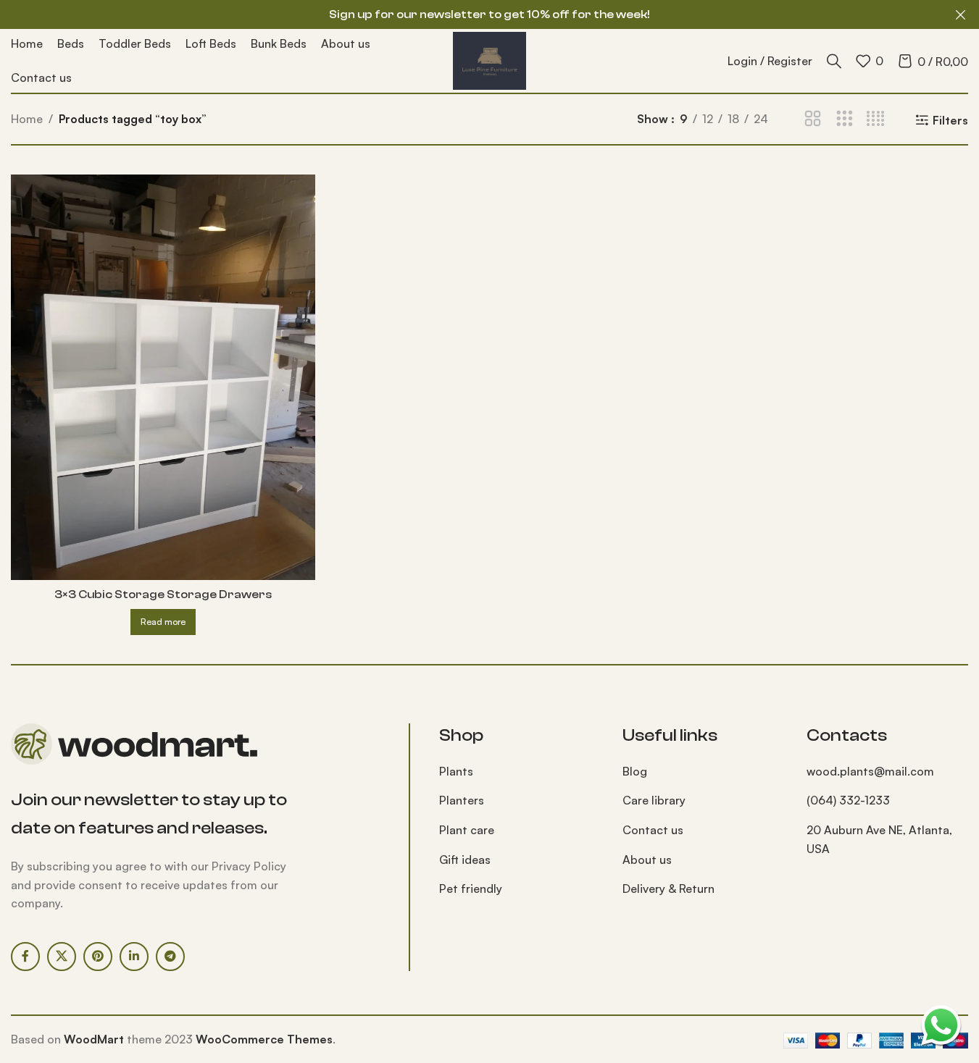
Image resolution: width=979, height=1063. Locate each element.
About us (647, 859)
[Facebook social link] (25, 956)
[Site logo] (489, 59)
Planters (461, 800)
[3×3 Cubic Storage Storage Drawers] (163, 377)
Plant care (466, 830)
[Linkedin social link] (134, 956)
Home (27, 119)
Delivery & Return (668, 888)
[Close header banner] (961, 14)
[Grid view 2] (812, 119)
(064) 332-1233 (848, 800)
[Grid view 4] (875, 119)
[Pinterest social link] (97, 956)
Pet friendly (470, 888)
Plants (456, 771)
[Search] (834, 60)
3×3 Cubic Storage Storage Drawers (163, 594)
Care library (654, 800)
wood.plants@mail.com (870, 771)
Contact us (652, 830)
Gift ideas (465, 859)
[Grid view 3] (844, 119)
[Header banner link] (489, 14)
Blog (634, 771)
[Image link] (134, 743)
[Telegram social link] (170, 956)
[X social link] (61, 956)
